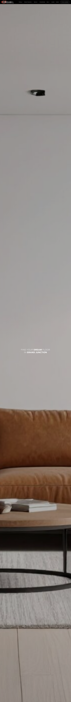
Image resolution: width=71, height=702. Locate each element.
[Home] (7, 2)
